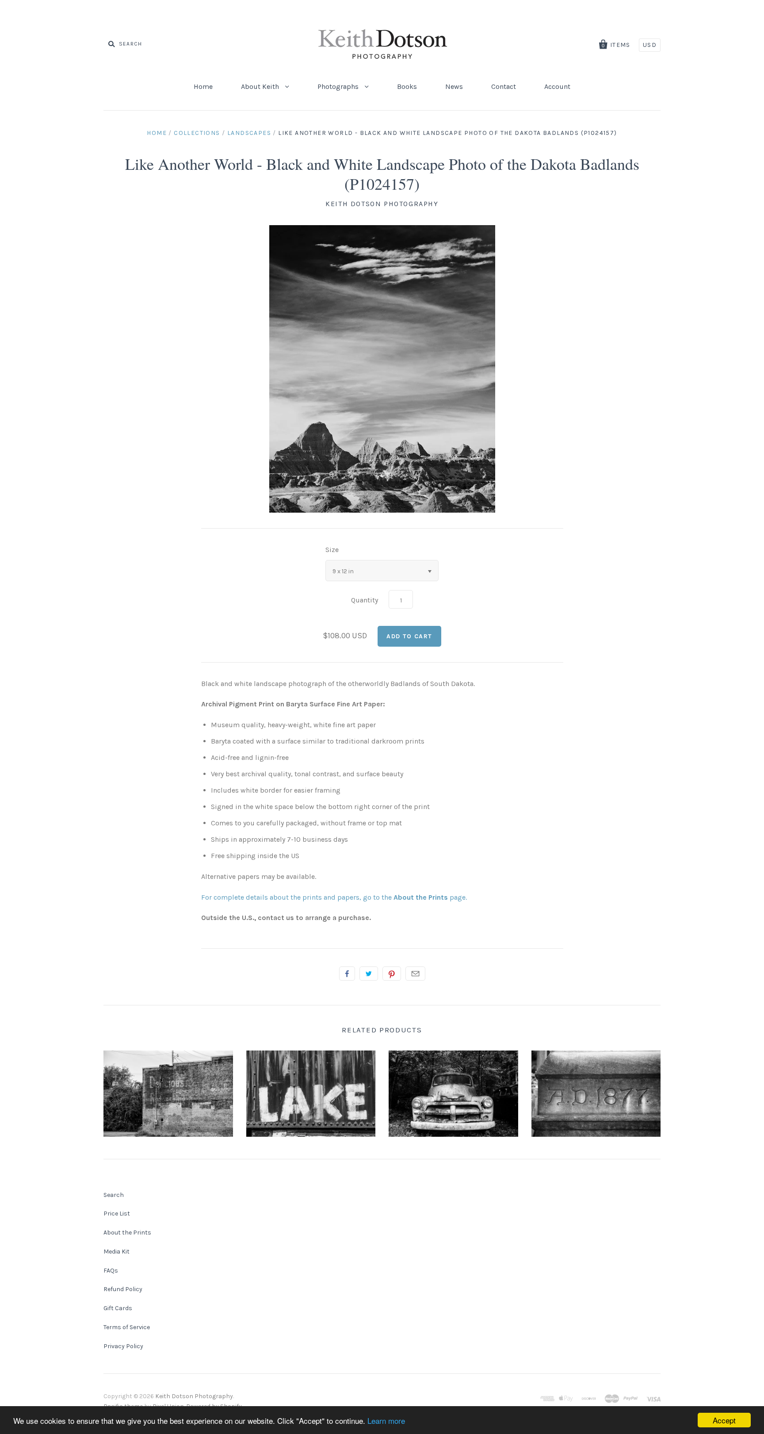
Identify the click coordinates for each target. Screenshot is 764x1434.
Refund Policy (122, 1289)
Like (347, 973)
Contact (503, 86)
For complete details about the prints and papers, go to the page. (334, 897)
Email (415, 973)
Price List (116, 1213)
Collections (197, 133)
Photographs (338, 86)
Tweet (368, 973)
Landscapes (249, 133)
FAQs (110, 1270)
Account (557, 86)
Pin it (391, 973)
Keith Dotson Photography (381, 203)
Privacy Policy (123, 1346)
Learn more (386, 1420)
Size (332, 549)
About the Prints (127, 1232)
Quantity (364, 600)
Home (203, 86)
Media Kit (116, 1251)
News (454, 86)
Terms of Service (126, 1327)
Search (113, 1195)
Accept (724, 1420)
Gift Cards (117, 1308)
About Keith (261, 86)
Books (407, 86)
